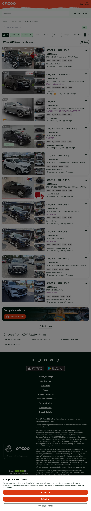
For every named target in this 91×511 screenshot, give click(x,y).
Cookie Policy (76, 485)
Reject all (45, 499)
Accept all (46, 492)
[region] (45, 493)
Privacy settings (45, 506)
